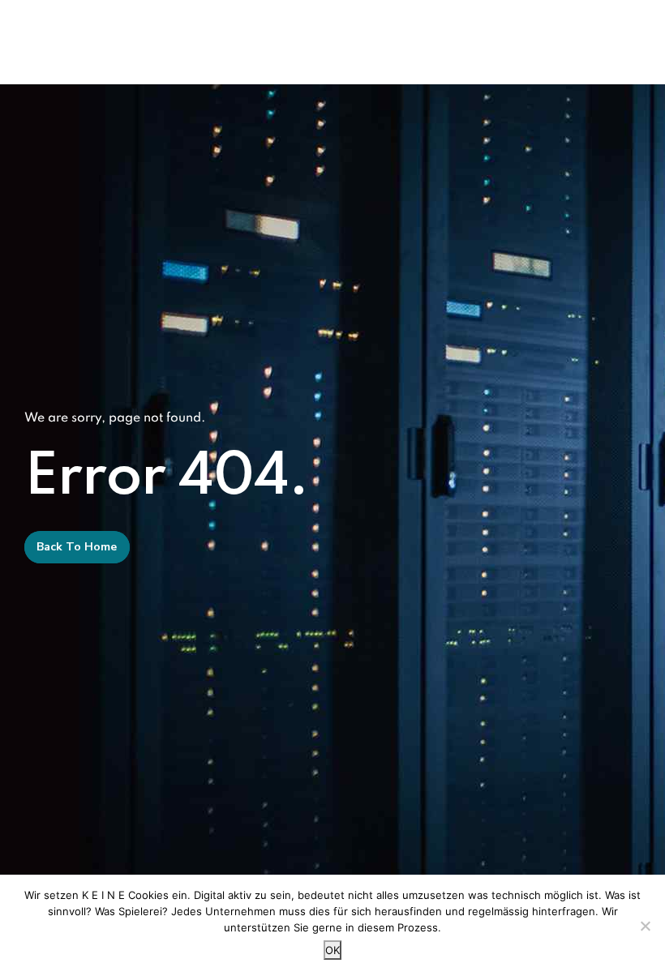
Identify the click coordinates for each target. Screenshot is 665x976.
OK (332, 950)
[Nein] (645, 926)
